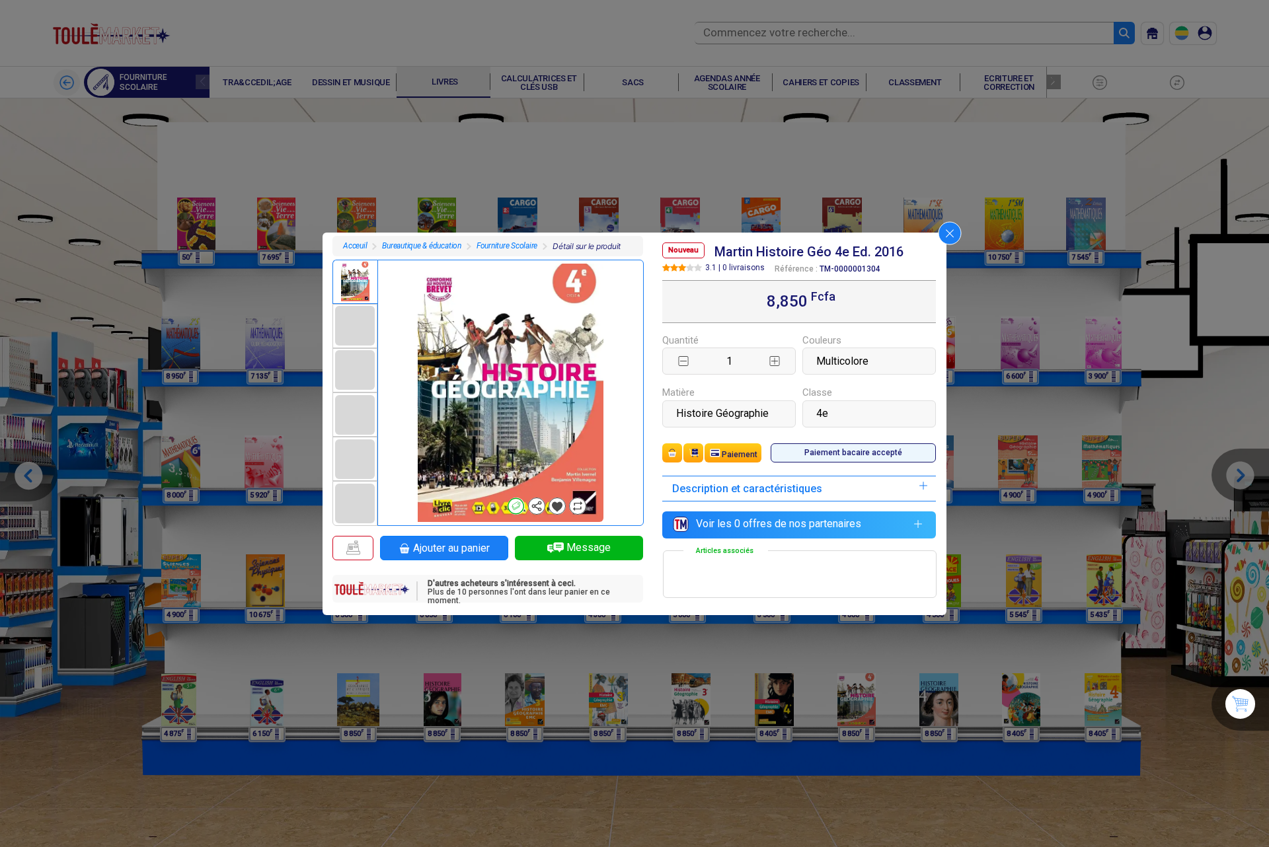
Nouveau (683, 250)
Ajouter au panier (451, 548)
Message (588, 547)
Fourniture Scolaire (507, 245)
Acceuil (355, 245)
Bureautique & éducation (421, 245)
